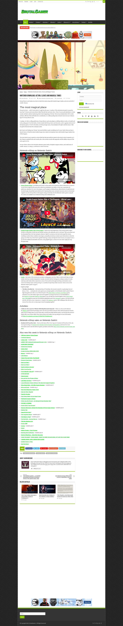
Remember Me (90, 103)
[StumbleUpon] (92, 2)
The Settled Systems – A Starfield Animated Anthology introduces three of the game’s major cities (31, 476)
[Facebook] (87, 2)
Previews (38, 22)
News (25, 22)
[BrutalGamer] (34, 11)
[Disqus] (47, 529)
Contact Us (40, 1)
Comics (59, 22)
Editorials (52, 22)
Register (26, 1)
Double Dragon (40, 453)
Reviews (31, 22)
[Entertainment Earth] (61, 34)
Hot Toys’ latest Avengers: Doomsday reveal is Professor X (29, 496)
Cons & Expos (75, 22)
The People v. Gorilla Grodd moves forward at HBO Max (65, 495)
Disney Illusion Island (29, 453)
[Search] (104, 1)
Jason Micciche (24, 98)
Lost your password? (84, 107)
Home (21, 22)
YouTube (90, 22)
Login (31, 1)
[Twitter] (89, 2)
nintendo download (52, 453)
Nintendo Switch (49, 98)
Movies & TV (67, 22)
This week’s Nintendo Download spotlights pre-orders (42, 27)
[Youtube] (90, 2)
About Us (21, 1)
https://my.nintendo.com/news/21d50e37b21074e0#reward (37, 316)
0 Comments (59, 98)
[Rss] (86, 2)
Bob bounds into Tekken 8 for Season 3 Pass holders (46, 495)
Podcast (83, 22)
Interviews (45, 22)
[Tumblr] (94, 2)
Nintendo (44, 98)
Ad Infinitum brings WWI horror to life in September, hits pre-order (63, 476)
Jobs (35, 1)
